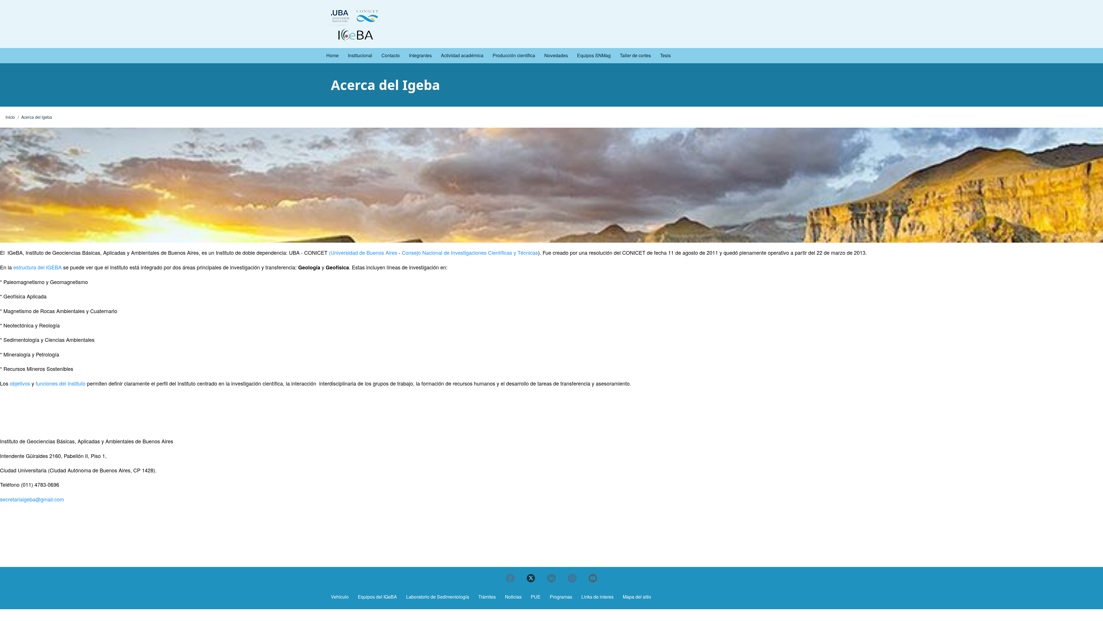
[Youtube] (593, 578)
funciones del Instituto (61, 383)
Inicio (10, 117)
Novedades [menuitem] (556, 55)
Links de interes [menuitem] (597, 596)
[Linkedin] (551, 578)
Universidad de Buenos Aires (364, 252)
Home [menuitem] (332, 55)
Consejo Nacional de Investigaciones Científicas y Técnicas (469, 252)
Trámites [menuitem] (487, 596)
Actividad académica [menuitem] (462, 55)
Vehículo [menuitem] (340, 596)
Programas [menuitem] (561, 596)
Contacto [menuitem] (390, 55)
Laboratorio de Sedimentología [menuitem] (437, 596)
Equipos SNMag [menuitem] (594, 55)
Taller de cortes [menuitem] (635, 55)
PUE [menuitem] (536, 596)
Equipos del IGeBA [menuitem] (377, 596)
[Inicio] (355, 24)
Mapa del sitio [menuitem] (637, 596)
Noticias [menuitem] (513, 596)
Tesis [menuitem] (665, 55)
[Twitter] (530, 578)
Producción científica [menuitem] (514, 55)
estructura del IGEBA (38, 267)
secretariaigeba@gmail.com (32, 499)
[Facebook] (510, 578)
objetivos (20, 383)
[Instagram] (572, 578)
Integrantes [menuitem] (420, 55)
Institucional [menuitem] (360, 55)
